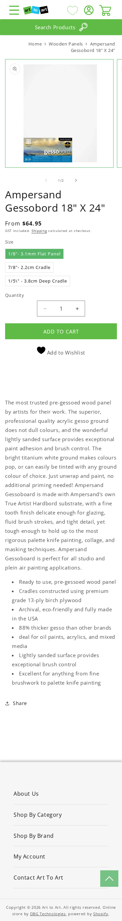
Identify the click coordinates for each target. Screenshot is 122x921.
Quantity (14, 295)
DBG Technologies (48, 913)
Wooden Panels (66, 44)
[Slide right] (75, 180)
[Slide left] (46, 180)
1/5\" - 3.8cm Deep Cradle (37, 281)
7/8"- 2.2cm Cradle (29, 267)
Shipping (39, 230)
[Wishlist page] (72, 10)
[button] (14, 10)
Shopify (100, 913)
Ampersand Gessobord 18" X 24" (93, 47)
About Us (26, 793)
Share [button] (20, 703)
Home (35, 44)
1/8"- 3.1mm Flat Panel (34, 254)
